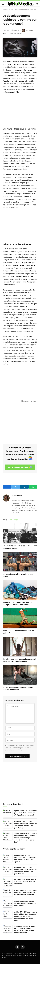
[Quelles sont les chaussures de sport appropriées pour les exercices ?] (20, 590)
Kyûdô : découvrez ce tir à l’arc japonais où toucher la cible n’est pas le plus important (25, 813)
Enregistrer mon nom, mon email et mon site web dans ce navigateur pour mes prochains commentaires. (19, 748)
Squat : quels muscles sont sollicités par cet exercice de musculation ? (25, 903)
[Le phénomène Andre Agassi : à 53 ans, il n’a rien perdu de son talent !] (8, 882)
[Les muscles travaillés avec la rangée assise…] (20, 561)
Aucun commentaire (16, 33)
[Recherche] (37, 4)
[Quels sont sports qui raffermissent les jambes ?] (20, 618)
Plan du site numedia (15, 955)
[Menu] (3, 4)
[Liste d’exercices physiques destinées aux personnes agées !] (20, 533)
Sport (10, 9)
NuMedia (5, 9)
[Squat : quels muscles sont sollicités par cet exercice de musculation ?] (8, 903)
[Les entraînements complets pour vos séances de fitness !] (20, 675)
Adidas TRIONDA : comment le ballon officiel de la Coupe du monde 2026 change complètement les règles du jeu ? (25, 837)
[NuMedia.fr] (21, 4)
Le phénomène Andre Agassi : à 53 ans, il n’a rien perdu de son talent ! (25, 881)
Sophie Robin (16, 495)
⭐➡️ (20, 467)
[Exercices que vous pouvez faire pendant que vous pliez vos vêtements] (20, 646)
